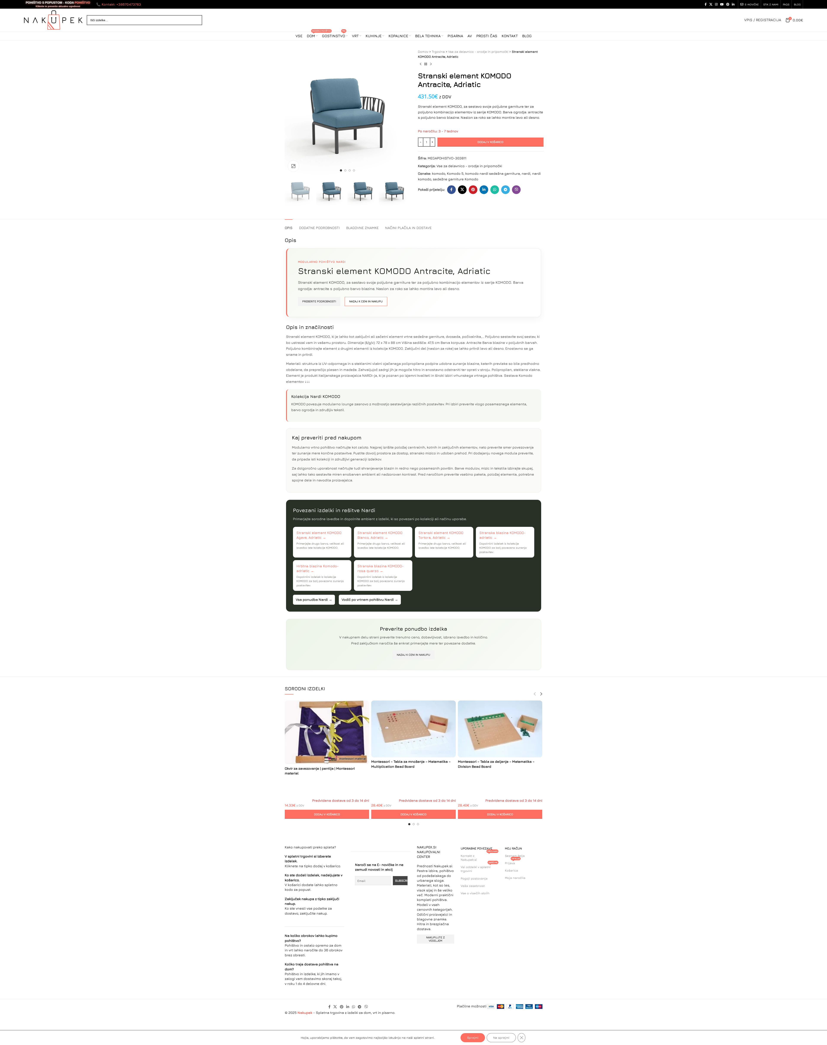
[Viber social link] (516, 189)
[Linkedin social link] (733, 4)
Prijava (512, 862)
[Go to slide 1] (341, 170)
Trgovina (438, 51)
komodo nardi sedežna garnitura (492, 173)
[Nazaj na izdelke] (425, 64)
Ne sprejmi (501, 1037)
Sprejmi (472, 1037)
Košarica (511, 870)
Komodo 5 (455, 173)
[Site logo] (53, 19)
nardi (526, 173)
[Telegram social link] (505, 189)
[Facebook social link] (705, 4)
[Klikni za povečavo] (293, 166)
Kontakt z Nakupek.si (479, 856)
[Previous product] (420, 64)
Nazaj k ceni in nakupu (366, 301)
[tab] (289, 225)
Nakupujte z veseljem (435, 939)
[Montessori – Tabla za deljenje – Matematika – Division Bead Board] (500, 728)
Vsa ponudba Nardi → (314, 599)
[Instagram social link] (716, 4)
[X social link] (711, 4)
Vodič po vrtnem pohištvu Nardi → (370, 599)
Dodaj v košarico (490, 142)
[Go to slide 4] (354, 170)
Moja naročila (515, 878)
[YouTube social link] (722, 4)
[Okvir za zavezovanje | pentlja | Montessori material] (327, 732)
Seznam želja (515, 855)
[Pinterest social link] (728, 4)
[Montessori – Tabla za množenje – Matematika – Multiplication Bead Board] (413, 728)
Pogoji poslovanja (474, 878)
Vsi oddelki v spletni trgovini (479, 868)
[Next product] (430, 64)
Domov (423, 51)
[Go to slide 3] (350, 170)
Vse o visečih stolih (475, 893)
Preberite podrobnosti (319, 301)
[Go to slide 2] (345, 170)
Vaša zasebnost (473, 886)
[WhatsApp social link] (494, 189)
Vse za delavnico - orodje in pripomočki (478, 51)
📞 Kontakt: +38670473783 (118, 4)
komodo (438, 173)
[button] (327, 814)
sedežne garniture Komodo (455, 179)
